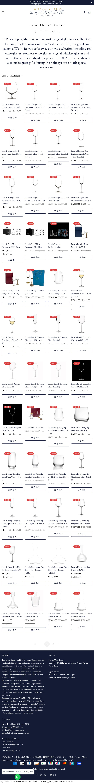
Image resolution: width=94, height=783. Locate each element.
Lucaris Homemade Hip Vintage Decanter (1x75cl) (12, 615)
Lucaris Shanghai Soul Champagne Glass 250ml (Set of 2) (80, 107)
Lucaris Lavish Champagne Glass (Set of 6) (58, 339)
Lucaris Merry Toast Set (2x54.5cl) (34, 292)
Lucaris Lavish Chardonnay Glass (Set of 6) (12, 340)
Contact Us (6, 747)
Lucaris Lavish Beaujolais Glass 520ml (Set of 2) (81, 385)
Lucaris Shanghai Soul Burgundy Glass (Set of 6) (58, 152)
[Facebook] (37, 775)
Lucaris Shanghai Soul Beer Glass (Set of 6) (58, 199)
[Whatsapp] (45, 775)
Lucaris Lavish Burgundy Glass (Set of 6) (11, 385)
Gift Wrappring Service (11, 750)
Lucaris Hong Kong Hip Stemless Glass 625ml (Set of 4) (58, 430)
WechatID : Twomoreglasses (13, 730)
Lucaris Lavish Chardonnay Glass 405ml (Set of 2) (81, 294)
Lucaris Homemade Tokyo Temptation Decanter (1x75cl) (35, 570)
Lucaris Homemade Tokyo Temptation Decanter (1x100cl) (58, 570)
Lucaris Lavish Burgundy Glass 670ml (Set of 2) (80, 339)
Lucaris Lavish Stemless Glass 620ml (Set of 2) (57, 292)
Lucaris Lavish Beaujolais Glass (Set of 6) (11, 429)
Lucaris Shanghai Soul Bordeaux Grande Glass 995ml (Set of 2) (80, 154)
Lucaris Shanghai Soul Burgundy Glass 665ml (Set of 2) (34, 154)
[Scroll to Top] (89, 769)
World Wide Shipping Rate (12, 744)
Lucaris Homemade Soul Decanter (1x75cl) (80, 568)
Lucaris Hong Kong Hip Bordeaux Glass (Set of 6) (12, 568)
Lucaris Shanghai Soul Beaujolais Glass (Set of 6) (81, 199)
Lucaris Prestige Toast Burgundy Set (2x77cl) (10, 292)
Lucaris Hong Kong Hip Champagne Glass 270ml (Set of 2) (11, 523)
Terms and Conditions (10, 739)
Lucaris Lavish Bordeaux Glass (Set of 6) (57, 385)
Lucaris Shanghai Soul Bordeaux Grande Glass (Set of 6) (11, 200)
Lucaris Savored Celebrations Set (54, 245)
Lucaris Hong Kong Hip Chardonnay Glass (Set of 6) (81, 477)
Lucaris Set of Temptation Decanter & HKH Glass (12, 245)
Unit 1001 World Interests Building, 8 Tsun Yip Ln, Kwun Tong (68, 663)
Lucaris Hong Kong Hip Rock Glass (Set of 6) (80, 429)
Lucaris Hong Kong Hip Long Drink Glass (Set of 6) (11, 477)
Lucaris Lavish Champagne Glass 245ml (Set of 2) (35, 339)
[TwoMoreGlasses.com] (47, 12)
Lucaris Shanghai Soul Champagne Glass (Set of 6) (11, 154)
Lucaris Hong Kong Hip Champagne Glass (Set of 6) (34, 523)
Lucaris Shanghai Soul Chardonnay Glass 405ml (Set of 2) (35, 107)
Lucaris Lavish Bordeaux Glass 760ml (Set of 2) (34, 385)
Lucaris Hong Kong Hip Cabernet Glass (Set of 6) (57, 522)
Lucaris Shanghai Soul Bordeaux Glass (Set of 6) (35, 199)
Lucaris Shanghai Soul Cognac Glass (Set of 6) (11, 106)
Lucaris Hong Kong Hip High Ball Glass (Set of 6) (34, 475)
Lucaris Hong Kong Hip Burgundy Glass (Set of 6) (81, 522)
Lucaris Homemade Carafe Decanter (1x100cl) (81, 615)
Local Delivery (7, 742)
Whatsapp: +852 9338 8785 (12, 727)
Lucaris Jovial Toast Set (34, 427)
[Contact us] (18, 777)
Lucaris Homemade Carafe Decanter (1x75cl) (58, 615)
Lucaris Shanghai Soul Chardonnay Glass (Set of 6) (58, 107)
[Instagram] (41, 775)
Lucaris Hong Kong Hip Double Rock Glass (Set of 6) (58, 477)
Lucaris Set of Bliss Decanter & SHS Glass (33, 245)
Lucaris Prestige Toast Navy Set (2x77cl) (79, 245)
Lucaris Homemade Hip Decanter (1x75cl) (34, 615)
